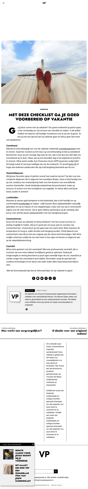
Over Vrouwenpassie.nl (41, 485)
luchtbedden (24, 203)
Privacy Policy (56, 485)
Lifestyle (44, 109)
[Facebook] (33, 278)
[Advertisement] (44, 17)
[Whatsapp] (50, 278)
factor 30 (72, 164)
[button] (56, 471)
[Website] (26, 309)
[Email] (54, 278)
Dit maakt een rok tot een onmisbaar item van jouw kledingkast (23, 473)
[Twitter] (42, 278)
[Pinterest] (46, 278)
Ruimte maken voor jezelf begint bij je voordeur (23, 455)
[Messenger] (37, 278)
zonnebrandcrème (67, 149)
